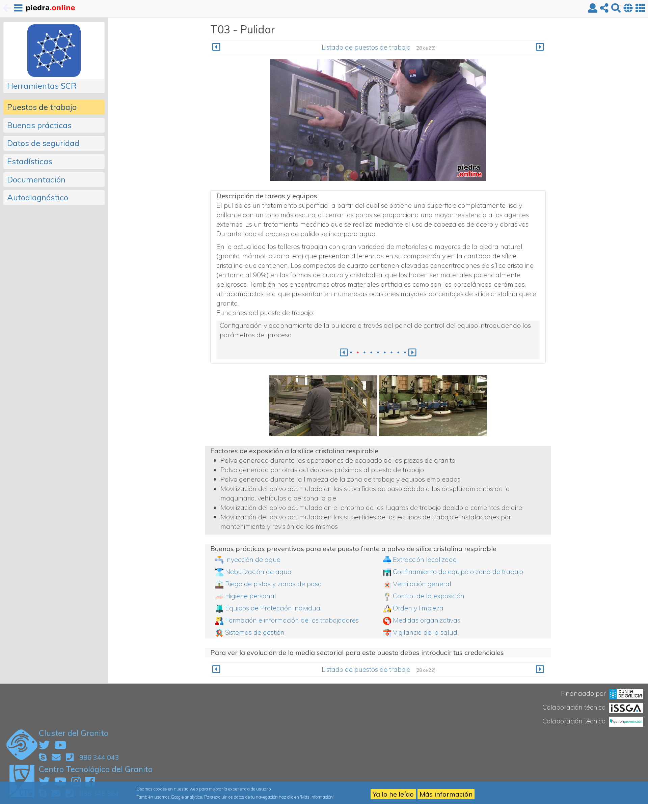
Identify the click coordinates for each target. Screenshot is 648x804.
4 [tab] (371, 352)
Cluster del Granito (73, 733)
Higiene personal (250, 596)
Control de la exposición (428, 596)
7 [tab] (391, 352)
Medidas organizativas (426, 620)
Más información (446, 794)
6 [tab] (384, 352)
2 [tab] (357, 352)
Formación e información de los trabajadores (292, 620)
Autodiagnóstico (37, 197)
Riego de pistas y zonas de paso (273, 583)
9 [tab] (405, 352)
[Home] (50, 9)
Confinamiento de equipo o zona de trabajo (458, 571)
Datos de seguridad (43, 143)
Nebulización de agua (258, 571)
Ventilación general (422, 583)
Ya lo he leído (393, 794)
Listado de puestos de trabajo (366, 47)
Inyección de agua (253, 559)
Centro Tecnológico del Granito (96, 769)
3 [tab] (364, 352)
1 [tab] (351, 352)
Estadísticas (29, 161)
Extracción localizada (425, 559)
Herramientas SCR (42, 86)
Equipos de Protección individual (273, 608)
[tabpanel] (378, 330)
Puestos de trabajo (42, 107)
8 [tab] (398, 352)
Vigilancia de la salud (425, 632)
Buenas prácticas (39, 125)
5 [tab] (378, 352)
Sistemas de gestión (255, 632)
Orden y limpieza (418, 608)
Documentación (36, 179)
